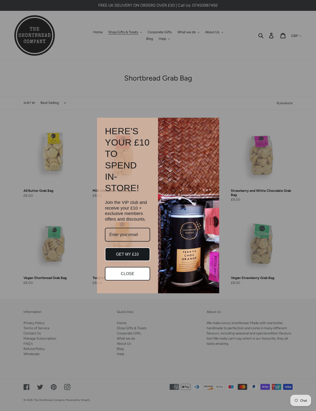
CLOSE (127, 274)
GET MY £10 (127, 254)
